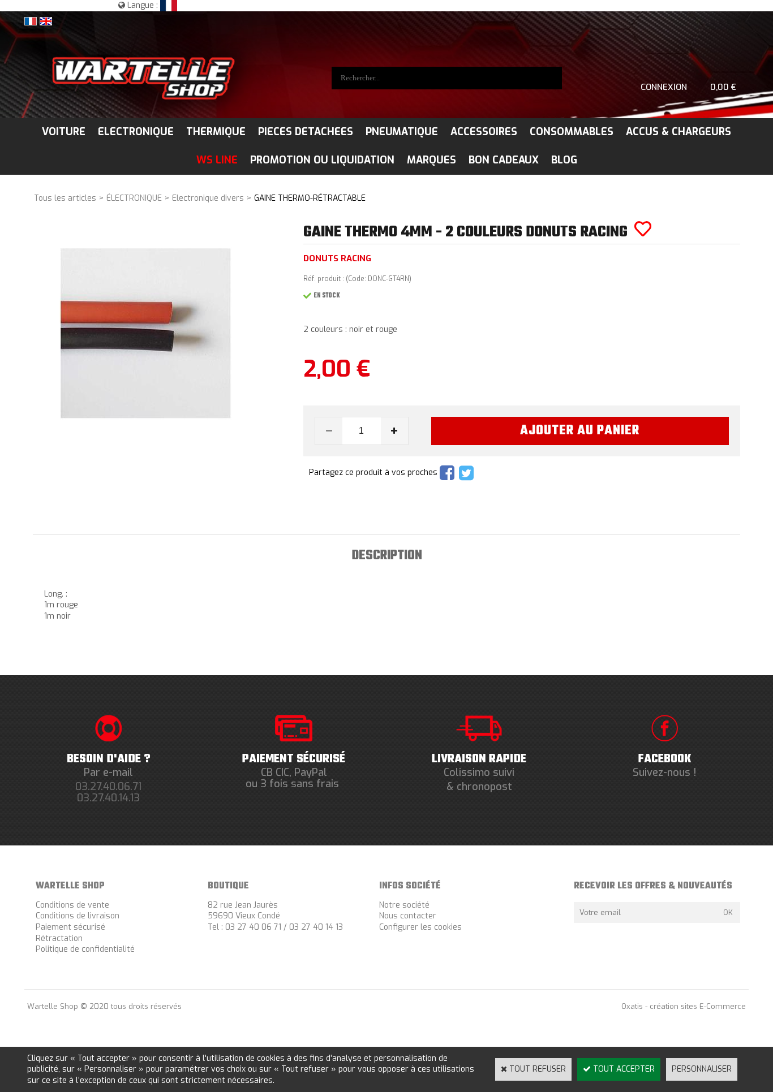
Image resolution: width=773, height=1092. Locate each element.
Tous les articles (65, 198)
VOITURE (63, 132)
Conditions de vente (72, 905)
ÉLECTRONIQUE (134, 198)
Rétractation (59, 938)
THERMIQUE (216, 132)
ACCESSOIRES (483, 132)
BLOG (564, 160)
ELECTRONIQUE (136, 132)
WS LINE (217, 160)
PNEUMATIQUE (402, 132)
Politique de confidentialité (85, 949)
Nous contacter (407, 915)
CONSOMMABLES (571, 132)
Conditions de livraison (77, 915)
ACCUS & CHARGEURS (678, 132)
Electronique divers (208, 198)
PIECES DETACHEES (305, 132)
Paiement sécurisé (70, 927)
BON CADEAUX (504, 160)
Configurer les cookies (420, 927)
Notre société (404, 905)
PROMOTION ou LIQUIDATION (322, 160)
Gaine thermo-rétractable (310, 198)
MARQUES (431, 160)
